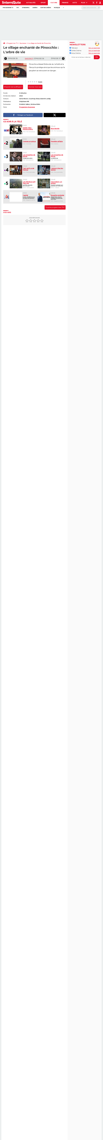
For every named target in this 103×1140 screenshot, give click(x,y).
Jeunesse (23, 43)
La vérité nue (57, 156)
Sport (43, 3)
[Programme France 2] (6, 143)
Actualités (30, 3)
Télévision (74, 48)
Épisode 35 (13, 58)
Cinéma (34, 7)
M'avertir (13, 87)
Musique (57, 7)
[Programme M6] (6, 197)
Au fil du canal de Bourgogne (29, 183)
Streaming (25, 7)
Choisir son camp (29, 156)
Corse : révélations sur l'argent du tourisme (29, 197)
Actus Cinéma (76, 53)
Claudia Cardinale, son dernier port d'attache (57, 183)
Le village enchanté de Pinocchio (39, 43)
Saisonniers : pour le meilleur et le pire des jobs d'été (57, 197)
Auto (75, 3)
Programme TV (8, 7)
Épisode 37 (56, 58)
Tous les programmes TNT (55, 207)
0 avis (40, 82)
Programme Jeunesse (27, 107)
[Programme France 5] (6, 183)
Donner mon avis (35, 87)
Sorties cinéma (45, 7)
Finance (65, 3)
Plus (83, 3)
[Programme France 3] (6, 156)
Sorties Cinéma (76, 50)
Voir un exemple (94, 48)
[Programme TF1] (6, 130)
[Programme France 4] (6, 170)
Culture (53, 3)
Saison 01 (29, 59)
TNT (17, 7)
